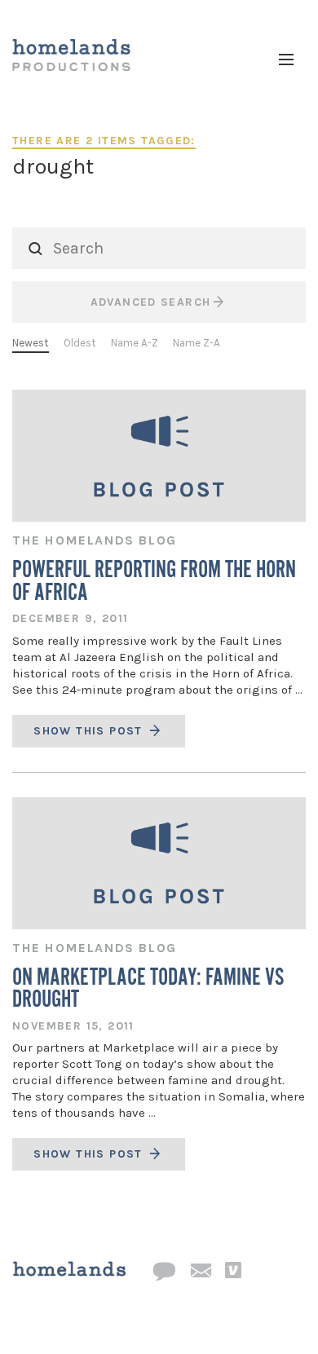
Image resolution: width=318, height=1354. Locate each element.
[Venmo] (233, 1271)
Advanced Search (151, 302)
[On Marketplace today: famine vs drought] (159, 863)
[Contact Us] (163, 1272)
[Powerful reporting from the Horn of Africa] (159, 456)
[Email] (200, 1272)
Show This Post (90, 731)
